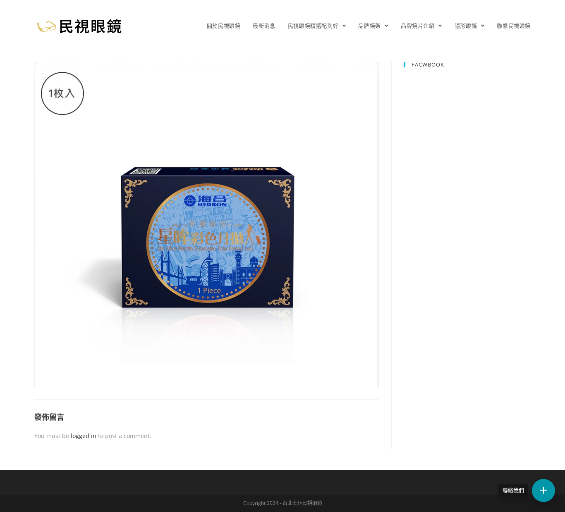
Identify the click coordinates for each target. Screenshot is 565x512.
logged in (83, 436)
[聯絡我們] (543, 490)
